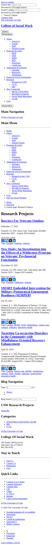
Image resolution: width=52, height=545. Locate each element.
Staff (14, 46)
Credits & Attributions (15, 519)
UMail (9, 491)
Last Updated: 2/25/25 (10, 543)
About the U (11, 522)
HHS (14, 56)
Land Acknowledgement (16, 498)
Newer (9, 392)
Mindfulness (32, 325)
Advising (15, 70)
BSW (14, 53)
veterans (26, 243)
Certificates (16, 65)
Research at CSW (19, 82)
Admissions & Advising (16, 68)
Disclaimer (10, 514)
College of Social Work (17, 25)
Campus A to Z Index (15, 482)
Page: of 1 (18, 387)
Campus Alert (7, 17)
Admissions (17, 75)
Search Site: (6, 5)
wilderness (18, 282)
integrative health (25, 327)
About (9, 39)
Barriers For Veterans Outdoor (22, 220)
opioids (17, 373)
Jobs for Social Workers (16, 198)
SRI (13, 87)
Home (9, 131)
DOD (23, 325)
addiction (13, 327)
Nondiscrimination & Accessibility (20, 512)
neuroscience (35, 373)
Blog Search (6, 399)
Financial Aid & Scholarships (18, 77)
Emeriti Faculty (18, 48)
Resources (16, 72)
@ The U (10, 494)
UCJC (14, 84)
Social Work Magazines (22, 96)
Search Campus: (8, 10)
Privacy (9, 517)
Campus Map (12, 487)
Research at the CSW (21, 176)
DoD (11, 373)
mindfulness (38, 371)
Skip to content (7, 2)
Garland (9, 325)
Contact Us (11, 463)
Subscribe (5, 411)
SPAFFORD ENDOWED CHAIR (21, 422)
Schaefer (9, 243)
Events (14, 99)
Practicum (16, 63)
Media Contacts (13, 524)
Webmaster (11, 466)
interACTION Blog (20, 91)
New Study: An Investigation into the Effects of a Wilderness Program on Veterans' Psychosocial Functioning (26, 254)
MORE (17, 325)
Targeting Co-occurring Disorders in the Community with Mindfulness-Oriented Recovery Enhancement (24, 338)
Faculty (15, 44)
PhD (14, 60)
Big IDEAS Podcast (20, 94)
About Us (16, 41)
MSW (14, 58)
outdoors (18, 243)
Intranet (9, 496)
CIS (8, 489)
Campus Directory (14, 484)
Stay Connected (13, 89)
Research (10, 79)
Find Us (9, 461)
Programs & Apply (14, 51)
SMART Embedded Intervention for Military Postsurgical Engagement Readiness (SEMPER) (26, 291)
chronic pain (44, 325)
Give (8, 101)
